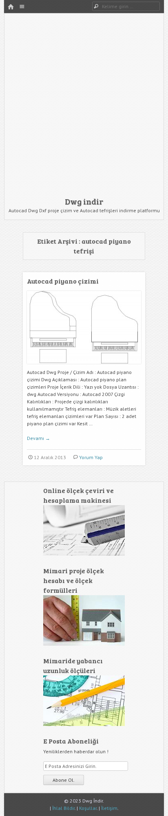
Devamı (38, 438)
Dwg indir (84, 201)
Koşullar (88, 808)
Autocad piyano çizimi (63, 281)
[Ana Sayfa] (10, 7)
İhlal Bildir (63, 808)
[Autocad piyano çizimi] (84, 367)
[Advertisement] (84, 107)
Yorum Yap (91, 457)
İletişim (109, 808)
